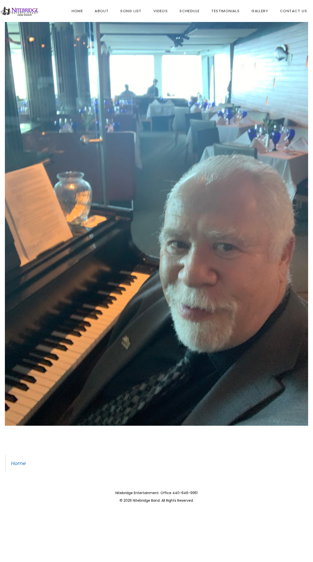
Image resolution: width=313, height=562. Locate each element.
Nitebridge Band (146, 500)
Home (77, 10)
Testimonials (225, 10)
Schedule (189, 10)
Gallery (259, 10)
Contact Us (293, 10)
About (102, 10)
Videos (160, 10)
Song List (131, 10)
